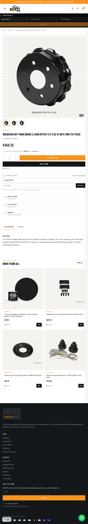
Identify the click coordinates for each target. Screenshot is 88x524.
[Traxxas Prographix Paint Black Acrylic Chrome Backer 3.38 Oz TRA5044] (23, 289)
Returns (5, 472)
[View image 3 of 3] (21, 123)
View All (80, 263)
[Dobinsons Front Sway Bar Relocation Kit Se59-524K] (65, 289)
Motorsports (7, 441)
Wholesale (6, 475)
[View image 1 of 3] (6, 123)
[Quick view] (40, 277)
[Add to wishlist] (40, 272)
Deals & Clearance (9, 452)
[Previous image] (6, 77)
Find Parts (42, 24)
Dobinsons (49, 312)
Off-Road (6, 438)
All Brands (6, 448)
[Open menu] (5, 8)
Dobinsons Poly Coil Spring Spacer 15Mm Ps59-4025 (22, 375)
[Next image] (82, 77)
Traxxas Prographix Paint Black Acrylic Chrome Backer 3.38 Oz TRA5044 (20, 315)
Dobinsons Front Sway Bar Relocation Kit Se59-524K (64, 314)
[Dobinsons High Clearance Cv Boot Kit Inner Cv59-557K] (65, 350)
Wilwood (11, 30)
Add (39, 325)
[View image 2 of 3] (14, 123)
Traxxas (7, 312)
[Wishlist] (77, 8)
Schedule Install (8, 465)
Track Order (7, 479)
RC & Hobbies (8, 445)
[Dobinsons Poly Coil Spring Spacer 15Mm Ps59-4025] (23, 350)
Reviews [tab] (21, 227)
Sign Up (44, 498)
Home (5, 30)
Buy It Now (44, 164)
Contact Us (6, 461)
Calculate (80, 185)
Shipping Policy (8, 468)
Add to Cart (53, 158)
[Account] (72, 8)
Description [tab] (9, 227)
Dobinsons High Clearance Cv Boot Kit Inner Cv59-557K (64, 376)
